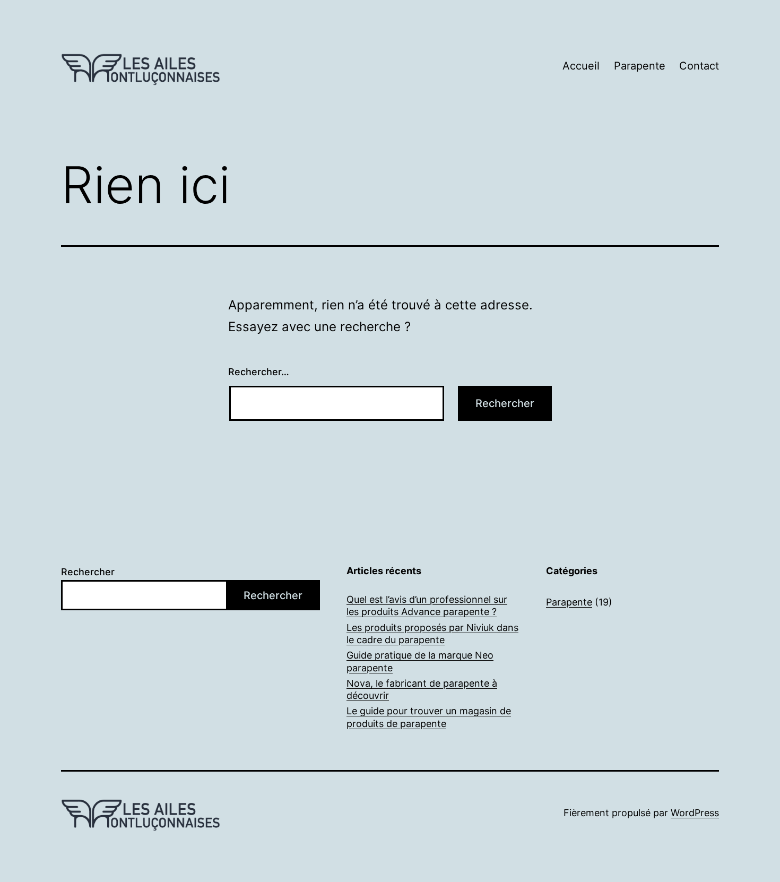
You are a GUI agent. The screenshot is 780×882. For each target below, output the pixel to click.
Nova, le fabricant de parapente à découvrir (421, 689)
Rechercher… (258, 371)
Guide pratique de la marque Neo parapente (419, 661)
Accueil (581, 65)
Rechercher (88, 571)
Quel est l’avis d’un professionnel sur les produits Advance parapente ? (426, 605)
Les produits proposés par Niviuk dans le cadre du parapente (432, 633)
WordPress (695, 812)
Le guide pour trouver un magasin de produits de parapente (428, 717)
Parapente (639, 65)
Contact (699, 65)
